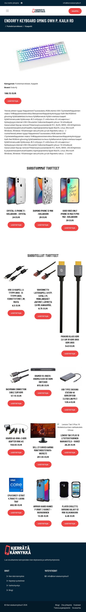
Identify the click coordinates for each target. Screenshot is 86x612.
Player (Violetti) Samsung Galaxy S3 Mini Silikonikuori (69, 509)
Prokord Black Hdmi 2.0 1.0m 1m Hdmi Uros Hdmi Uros (70, 339)
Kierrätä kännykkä (16, 576)
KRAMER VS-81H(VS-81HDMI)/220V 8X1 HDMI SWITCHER (43, 378)
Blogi (11, 590)
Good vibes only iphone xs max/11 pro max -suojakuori (70, 213)
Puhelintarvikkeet (15, 26)
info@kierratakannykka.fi (72, 3)
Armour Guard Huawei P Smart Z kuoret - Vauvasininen (43, 509)
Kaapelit (28, 26)
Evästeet (77, 605)
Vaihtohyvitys (14, 585)
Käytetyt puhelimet (17, 581)
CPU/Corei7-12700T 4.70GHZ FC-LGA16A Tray (16, 498)
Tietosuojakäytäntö (62, 608)
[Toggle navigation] (7, 11)
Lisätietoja (13, 101)
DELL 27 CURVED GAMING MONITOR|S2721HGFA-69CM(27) (43, 450)
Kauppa (75, 11)
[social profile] (21, 3)
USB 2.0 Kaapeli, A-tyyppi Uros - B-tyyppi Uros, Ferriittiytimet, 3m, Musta (16, 295)
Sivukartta (76, 608)
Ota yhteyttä (66, 605)
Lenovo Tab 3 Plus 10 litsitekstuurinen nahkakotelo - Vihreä (70, 438)
